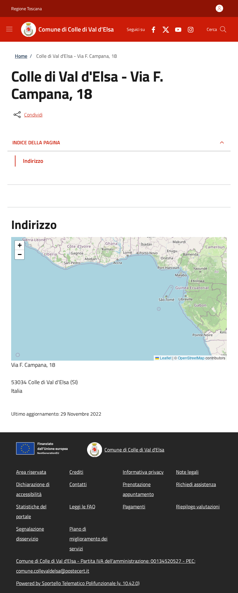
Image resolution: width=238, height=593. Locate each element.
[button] (19, 245)
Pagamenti (134, 506)
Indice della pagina (36, 142)
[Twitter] (163, 29)
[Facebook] (151, 29)
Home (21, 56)
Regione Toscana (26, 8)
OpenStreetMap (191, 357)
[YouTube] (176, 29)
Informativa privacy (143, 472)
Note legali (187, 472)
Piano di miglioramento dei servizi (88, 538)
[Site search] (223, 29)
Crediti (76, 472)
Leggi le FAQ (82, 506)
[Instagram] (188, 29)
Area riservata (31, 472)
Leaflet (165, 357)
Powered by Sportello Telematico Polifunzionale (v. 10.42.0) (77, 583)
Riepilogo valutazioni (198, 506)
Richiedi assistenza (196, 484)
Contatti (78, 484)
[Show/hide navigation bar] (9, 29)
